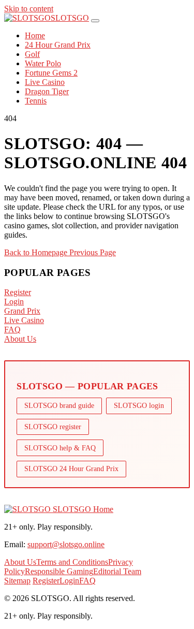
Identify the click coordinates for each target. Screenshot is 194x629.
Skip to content (28, 8)
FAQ (12, 329)
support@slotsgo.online (66, 544)
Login (14, 301)
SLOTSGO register (52, 426)
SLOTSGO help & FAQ (60, 448)
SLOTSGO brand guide (59, 405)
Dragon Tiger (47, 91)
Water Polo (43, 63)
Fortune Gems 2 (51, 72)
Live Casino (45, 82)
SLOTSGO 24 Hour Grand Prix (71, 468)
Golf (32, 54)
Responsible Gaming (59, 571)
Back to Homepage (36, 252)
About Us (20, 338)
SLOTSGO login (139, 405)
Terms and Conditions (72, 562)
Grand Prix (22, 310)
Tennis (36, 100)
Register (17, 292)
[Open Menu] (95, 20)
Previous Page (92, 252)
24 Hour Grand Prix (58, 44)
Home (35, 35)
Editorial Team (117, 571)
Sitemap (17, 580)
